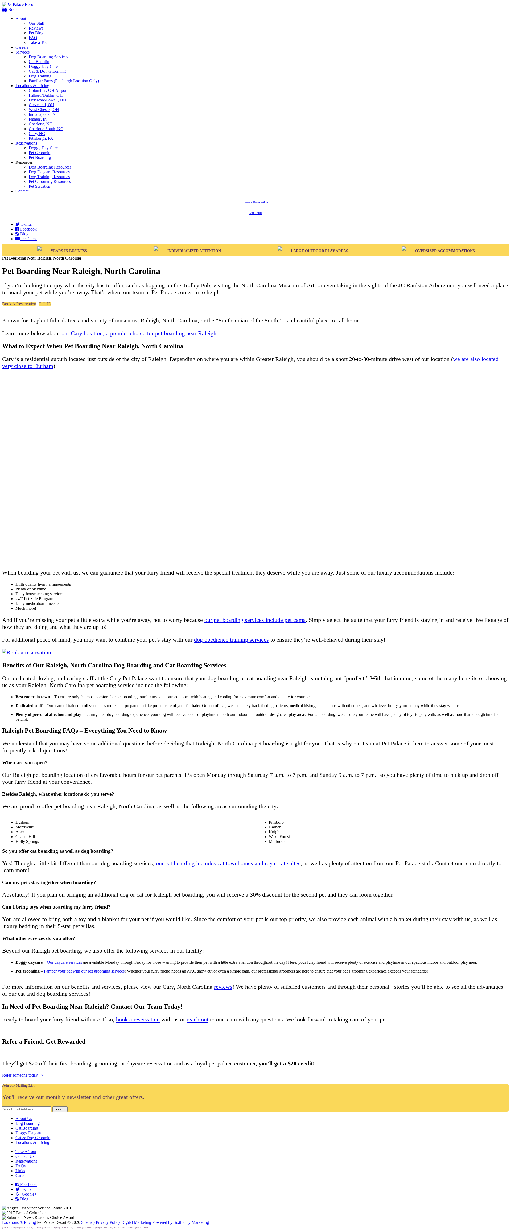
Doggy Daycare (28, 1133)
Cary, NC (37, 133)
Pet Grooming (40, 152)
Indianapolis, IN (42, 114)
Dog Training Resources (49, 176)
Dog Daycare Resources (49, 172)
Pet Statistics (39, 186)
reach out (197, 1019)
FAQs (20, 1166)
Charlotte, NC (40, 124)
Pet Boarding (40, 157)
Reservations (26, 143)
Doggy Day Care (43, 66)
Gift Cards (255, 213)
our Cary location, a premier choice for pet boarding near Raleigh (138, 333)
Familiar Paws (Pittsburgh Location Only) (64, 81)
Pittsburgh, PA (41, 138)
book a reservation (138, 1019)
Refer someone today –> (22, 1075)
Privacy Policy (108, 1222)
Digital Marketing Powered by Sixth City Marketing (165, 1222)
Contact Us (24, 1156)
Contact (21, 191)
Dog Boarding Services (48, 57)
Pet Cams (28, 238)
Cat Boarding (40, 61)
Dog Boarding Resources (50, 167)
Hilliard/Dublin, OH (46, 95)
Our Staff (36, 23)
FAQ (33, 37)
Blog (23, 234)
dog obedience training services (231, 639)
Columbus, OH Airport (48, 90)
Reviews (36, 28)
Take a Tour (39, 42)
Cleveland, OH (41, 104)
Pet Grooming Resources (50, 181)
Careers (21, 47)
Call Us (45, 304)
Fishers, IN (38, 119)
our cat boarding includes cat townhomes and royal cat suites (228, 863)
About (20, 18)
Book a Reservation (255, 202)
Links (20, 1170)
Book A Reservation (19, 304)
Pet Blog (36, 33)
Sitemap (88, 1222)
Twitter (26, 224)
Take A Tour (25, 1151)
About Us (23, 1118)
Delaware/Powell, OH (47, 100)
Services (22, 52)
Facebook (28, 229)
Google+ (29, 1194)
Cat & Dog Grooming (47, 71)
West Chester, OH (44, 109)
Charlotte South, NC (46, 128)
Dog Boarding (27, 1123)
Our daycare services (64, 962)
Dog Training (40, 76)
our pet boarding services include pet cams (255, 620)
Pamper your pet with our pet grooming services (84, 971)
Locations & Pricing (32, 85)
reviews (223, 986)
